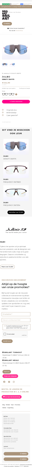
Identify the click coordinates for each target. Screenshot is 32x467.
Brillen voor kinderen (9, 421)
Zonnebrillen (8, 428)
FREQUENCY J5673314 (11, 205)
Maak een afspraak (10, 376)
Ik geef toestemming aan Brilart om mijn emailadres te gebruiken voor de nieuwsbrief (17, 327)
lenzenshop (19, 30)
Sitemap (17, 466)
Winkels (8, 404)
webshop (6, 73)
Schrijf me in (7, 341)
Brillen (6, 416)
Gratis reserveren (16, 101)
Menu (7, 24)
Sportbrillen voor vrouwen (11, 440)
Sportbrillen (7, 436)
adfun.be (26, 466)
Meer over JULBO (7, 267)
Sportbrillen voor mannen (11, 438)
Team (12, 404)
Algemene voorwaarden (26, 464)
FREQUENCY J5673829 (12, 182)
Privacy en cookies (9, 466)
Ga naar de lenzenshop (12, 397)
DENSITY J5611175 (16, 73)
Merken (4, 407)
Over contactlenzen (9, 448)
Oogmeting (10, 407)
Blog (3, 404)
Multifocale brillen (9, 423)
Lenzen (6, 446)
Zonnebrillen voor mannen (11, 430)
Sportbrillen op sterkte (10, 441)
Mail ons (7, 371)
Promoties (17, 404)
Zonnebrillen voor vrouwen (11, 431)
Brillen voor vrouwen (9, 420)
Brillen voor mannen (9, 418)
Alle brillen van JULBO (16, 212)
